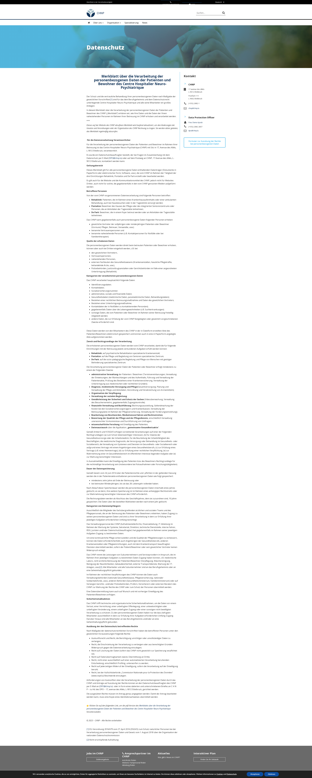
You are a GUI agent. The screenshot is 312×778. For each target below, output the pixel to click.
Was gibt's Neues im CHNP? (169, 757)
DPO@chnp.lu (115, 158)
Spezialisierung (132, 22)
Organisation (113, 22)
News (144, 22)
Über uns (97, 22)
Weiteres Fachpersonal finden (134, 763)
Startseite (89, 23)
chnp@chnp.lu (193, 108)
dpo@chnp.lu (193, 130)
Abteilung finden (128, 765)
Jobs (193, 4)
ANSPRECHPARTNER (170, 4)
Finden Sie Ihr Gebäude (209, 759)
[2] (101, 567)
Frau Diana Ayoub (195, 122)
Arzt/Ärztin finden (129, 760)
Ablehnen (271, 774)
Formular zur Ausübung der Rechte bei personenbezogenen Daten (205, 142)
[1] (111, 99)
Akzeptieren (255, 774)
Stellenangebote (102, 759)
